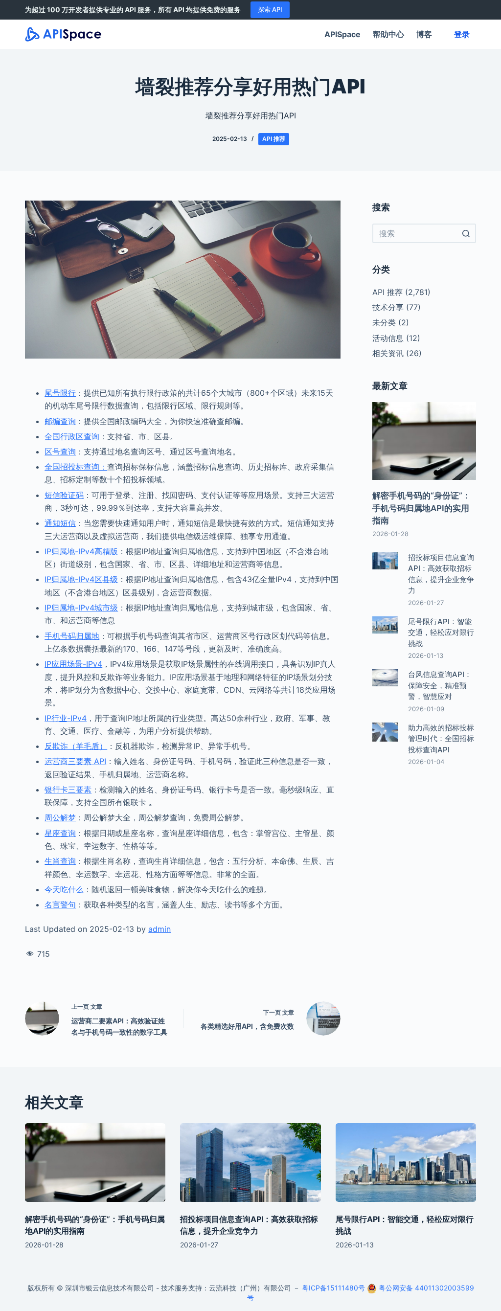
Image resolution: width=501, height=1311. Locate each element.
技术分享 (388, 307)
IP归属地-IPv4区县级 (81, 579)
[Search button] (466, 233)
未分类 (384, 322)
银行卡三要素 (68, 789)
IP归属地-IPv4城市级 (81, 607)
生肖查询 (60, 861)
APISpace (342, 34)
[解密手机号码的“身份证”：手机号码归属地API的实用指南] (95, 1162)
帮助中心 (388, 34)
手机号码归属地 (72, 636)
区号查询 (60, 451)
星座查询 (60, 833)
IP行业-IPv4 (66, 718)
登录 (462, 34)
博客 (424, 34)
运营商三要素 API (75, 761)
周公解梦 (60, 817)
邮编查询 (60, 421)
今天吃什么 (64, 889)
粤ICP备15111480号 (333, 1288)
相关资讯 (388, 353)
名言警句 (60, 904)
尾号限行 (60, 393)
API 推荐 (273, 138)
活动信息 (388, 338)
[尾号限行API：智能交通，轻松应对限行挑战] (406, 1162)
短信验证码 (64, 495)
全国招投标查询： (76, 467)
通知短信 (60, 523)
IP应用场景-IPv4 (73, 664)
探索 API (270, 9)
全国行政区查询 (72, 436)
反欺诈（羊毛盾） (76, 746)
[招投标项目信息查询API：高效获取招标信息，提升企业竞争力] (250, 1162)
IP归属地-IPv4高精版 (81, 551)
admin (159, 929)
